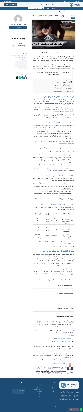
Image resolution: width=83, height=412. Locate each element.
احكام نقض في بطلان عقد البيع (65, 338)
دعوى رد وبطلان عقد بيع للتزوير (65, 340)
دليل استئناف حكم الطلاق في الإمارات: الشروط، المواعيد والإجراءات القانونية (18, 46)
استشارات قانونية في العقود (72, 11)
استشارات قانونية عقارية (22, 68)
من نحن (58, 5)
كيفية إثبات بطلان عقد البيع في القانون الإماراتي (63, 87)
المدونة (42, 5)
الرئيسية (63, 5)
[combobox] (36, 8)
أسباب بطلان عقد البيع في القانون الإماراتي (64, 84)
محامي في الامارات (23, 59)
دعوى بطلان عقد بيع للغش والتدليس (64, 341)
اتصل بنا (38, 73)
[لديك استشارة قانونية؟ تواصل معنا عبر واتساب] (81, 409)
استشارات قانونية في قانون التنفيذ (21, 66)
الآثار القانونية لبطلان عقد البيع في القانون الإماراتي (63, 85)
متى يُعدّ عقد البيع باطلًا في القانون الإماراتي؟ (64, 82)
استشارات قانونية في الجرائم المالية (21, 62)
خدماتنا (53, 5)
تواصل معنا (37, 5)
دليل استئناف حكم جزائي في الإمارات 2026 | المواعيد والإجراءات (19, 42)
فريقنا (47, 5)
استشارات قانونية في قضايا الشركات (20, 57)
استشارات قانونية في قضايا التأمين (21, 64)
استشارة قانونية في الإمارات (63, 332)
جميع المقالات (24, 55)
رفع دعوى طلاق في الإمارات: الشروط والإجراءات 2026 (18, 38)
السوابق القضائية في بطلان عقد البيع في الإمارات (63, 90)
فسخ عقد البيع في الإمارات (60, 246)
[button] (25, 77)
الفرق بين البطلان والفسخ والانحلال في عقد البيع (63, 88)
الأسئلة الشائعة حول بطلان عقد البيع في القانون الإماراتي (62, 91)
